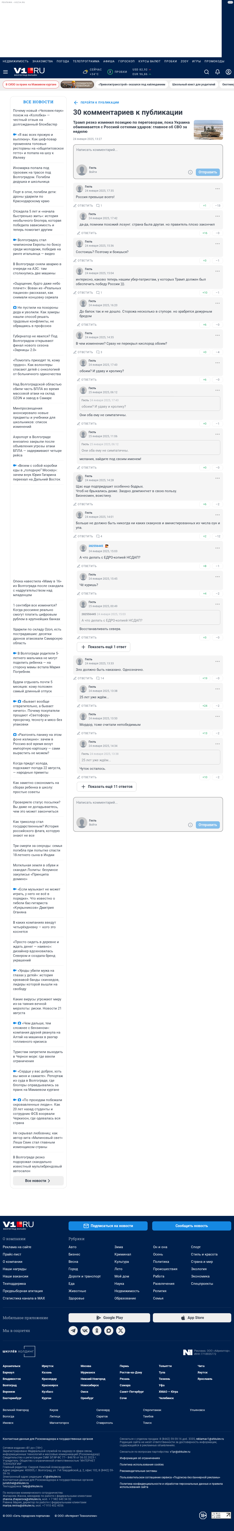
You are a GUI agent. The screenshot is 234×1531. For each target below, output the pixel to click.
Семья (158, 1298)
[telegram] (73, 1330)
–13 (217, 205)
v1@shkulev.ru (52, 1476)
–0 (217, 233)
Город (73, 1269)
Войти (93, 172)
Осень (158, 1254)
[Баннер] (77, 84)
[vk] (85, 1330)
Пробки (170, 61)
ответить (85, 205)
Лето (118, 1269)
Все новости (38, 101)
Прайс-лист (12, 1254)
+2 (204, 536)
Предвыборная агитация (23, 1291)
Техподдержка (14, 1284)
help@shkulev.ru (33, 1486)
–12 (217, 536)
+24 (204, 705)
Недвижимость (16, 61)
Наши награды (15, 1269)
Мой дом (121, 1276)
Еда (71, 1284)
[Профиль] (228, 71)
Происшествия (165, 1269)
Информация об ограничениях (140, 1458)
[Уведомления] (217, 71)
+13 (204, 733)
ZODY (185, 61)
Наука (119, 1284)
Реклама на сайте (17, 1247)
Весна (73, 1262)
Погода (63, 61)
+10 (204, 292)
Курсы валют (149, 61)
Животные (77, 1291)
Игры (196, 61)
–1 (217, 260)
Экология (199, 1269)
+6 (204, 324)
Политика (161, 1262)
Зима (118, 1247)
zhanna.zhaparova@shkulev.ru (22, 1499)
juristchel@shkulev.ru (16, 1483)
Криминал (122, 1254)
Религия (159, 1291)
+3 (204, 260)
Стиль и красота (204, 1254)
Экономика (200, 1276)
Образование (125, 1298)
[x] (120, 1330)
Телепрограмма (86, 61)
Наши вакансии (15, 1276)
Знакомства (42, 61)
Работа (158, 1276)
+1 (204, 205)
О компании (12, 1262)
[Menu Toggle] (5, 71)
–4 (217, 352)
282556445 (96, 546)
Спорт (196, 1247)
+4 (204, 593)
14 (102, 678)
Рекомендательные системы (138, 1471)
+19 (204, 678)
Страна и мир (202, 1262)
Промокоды (214, 61)
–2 (217, 504)
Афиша (109, 61)
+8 (204, 566)
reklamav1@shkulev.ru (210, 1439)
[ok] (96, 1330)
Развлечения (163, 1284)
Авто (73, 1247)
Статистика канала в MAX (24, 1298)
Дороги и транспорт (85, 1276)
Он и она (160, 1247)
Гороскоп (126, 61)
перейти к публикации (100, 102)
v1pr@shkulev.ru (180, 1451)
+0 (204, 352)
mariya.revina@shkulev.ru (19, 1505)
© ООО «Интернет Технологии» (76, 1515)
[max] (108, 1330)
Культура (121, 1262)
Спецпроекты (202, 1284)
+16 (204, 233)
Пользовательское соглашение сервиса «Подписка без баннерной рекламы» (170, 1477)
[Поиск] (206, 71)
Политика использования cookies (142, 1464)
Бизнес (74, 1254)
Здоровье (76, 1298)
